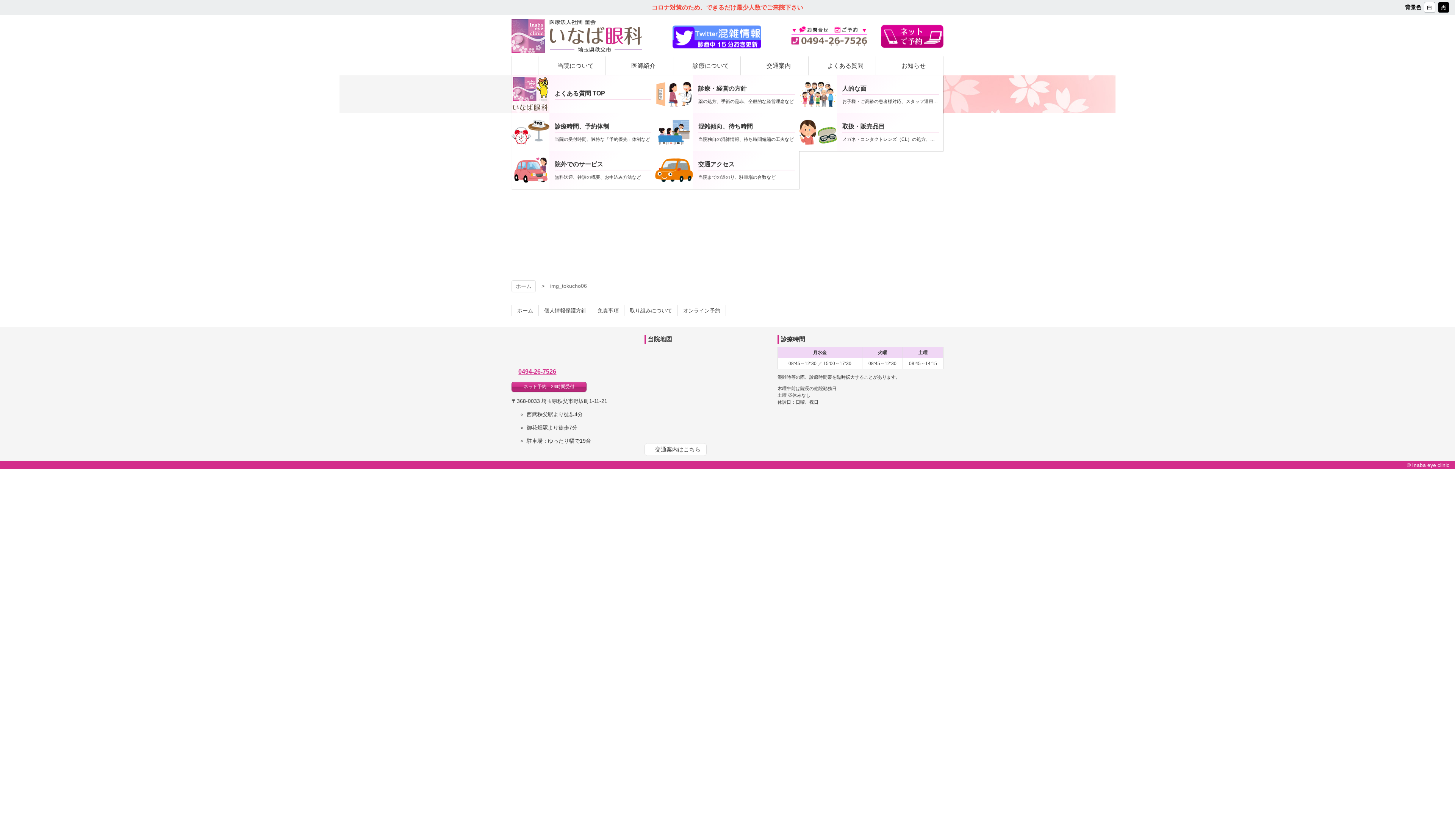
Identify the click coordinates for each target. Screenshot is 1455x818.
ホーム (524, 286)
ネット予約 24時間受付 (549, 386)
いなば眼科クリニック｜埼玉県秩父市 (570, 350)
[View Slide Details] (717, 37)
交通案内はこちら (678, 449)
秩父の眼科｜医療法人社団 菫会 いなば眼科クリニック (577, 36)
